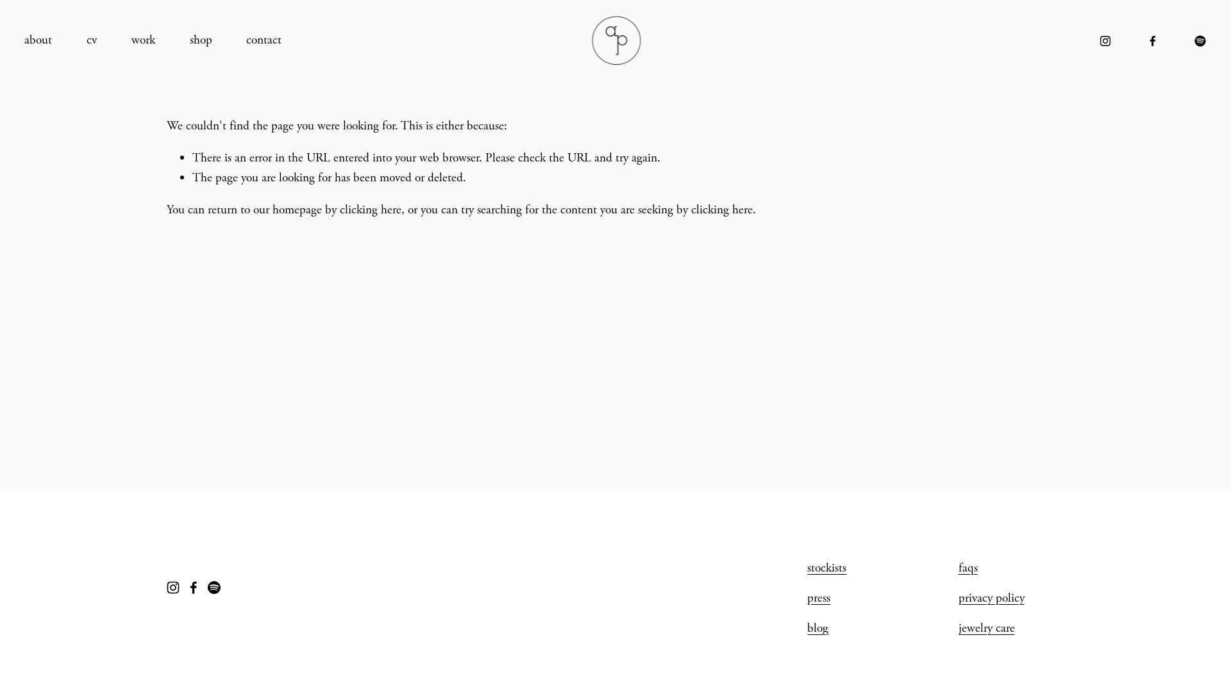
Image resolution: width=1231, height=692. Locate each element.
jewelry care (987, 628)
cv (92, 40)
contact (263, 40)
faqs (968, 568)
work (143, 40)
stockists (826, 568)
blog (817, 628)
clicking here (370, 210)
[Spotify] (1200, 41)
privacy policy (992, 598)
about (38, 40)
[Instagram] (1105, 41)
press (818, 598)
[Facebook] (1152, 41)
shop (201, 40)
